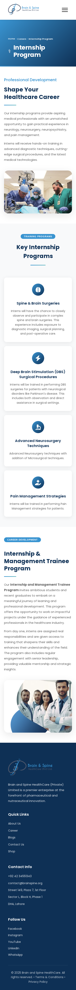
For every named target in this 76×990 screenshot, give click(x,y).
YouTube (14, 942)
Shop (11, 851)
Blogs (11, 837)
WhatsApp (15, 955)
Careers (21, 39)
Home (11, 38)
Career (13, 831)
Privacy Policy (38, 982)
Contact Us (16, 844)
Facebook (15, 929)
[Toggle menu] (65, 9)
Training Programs (38, 236)
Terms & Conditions (49, 977)
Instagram (15, 935)
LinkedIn (13, 948)
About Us (14, 824)
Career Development (22, 540)
